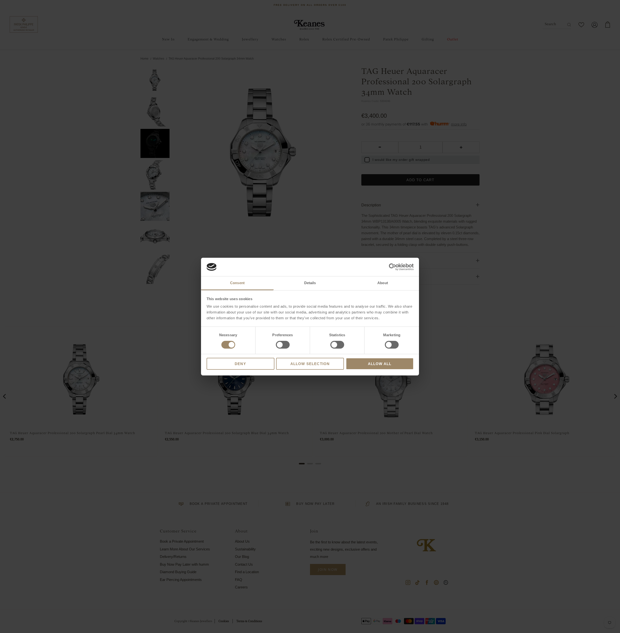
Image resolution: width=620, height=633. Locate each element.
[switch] (283, 345)
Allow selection (310, 364)
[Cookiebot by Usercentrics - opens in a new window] (392, 267)
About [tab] (382, 283)
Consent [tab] (237, 283)
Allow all (380, 364)
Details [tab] (310, 283)
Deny (240, 364)
